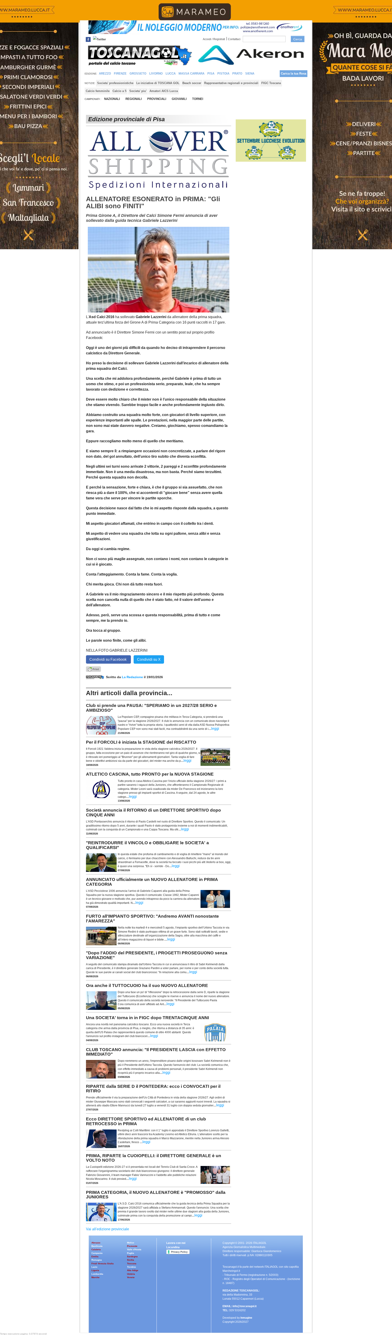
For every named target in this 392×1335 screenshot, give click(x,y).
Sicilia (130, 1260)
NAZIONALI (112, 99)
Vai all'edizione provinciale (107, 1229)
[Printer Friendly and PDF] (93, 669)
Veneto (131, 1277)
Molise (130, 1242)
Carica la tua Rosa (293, 73)
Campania (97, 1253)
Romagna (96, 1260)
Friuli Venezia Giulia (102, 1263)
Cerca (297, 39)
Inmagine (246, 1317)
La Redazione (133, 677)
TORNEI (197, 99)
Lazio (94, 1267)
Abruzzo (95, 1242)
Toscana (131, 1263)
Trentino (131, 1267)
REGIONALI (133, 99)
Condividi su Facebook (108, 659)
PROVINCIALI (156, 99)
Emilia (94, 1256)
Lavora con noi (175, 1243)
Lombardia (97, 1274)
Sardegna (132, 1256)
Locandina (173, 1247)
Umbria (131, 1274)
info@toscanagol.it (245, 1306)
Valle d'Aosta (134, 1249)
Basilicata (97, 1246)
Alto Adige (132, 1270)
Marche (95, 1277)
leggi (215, 728)
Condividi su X (149, 659)
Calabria (96, 1249)
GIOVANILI (179, 99)
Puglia (130, 1253)
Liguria (95, 1270)
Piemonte (132, 1246)
